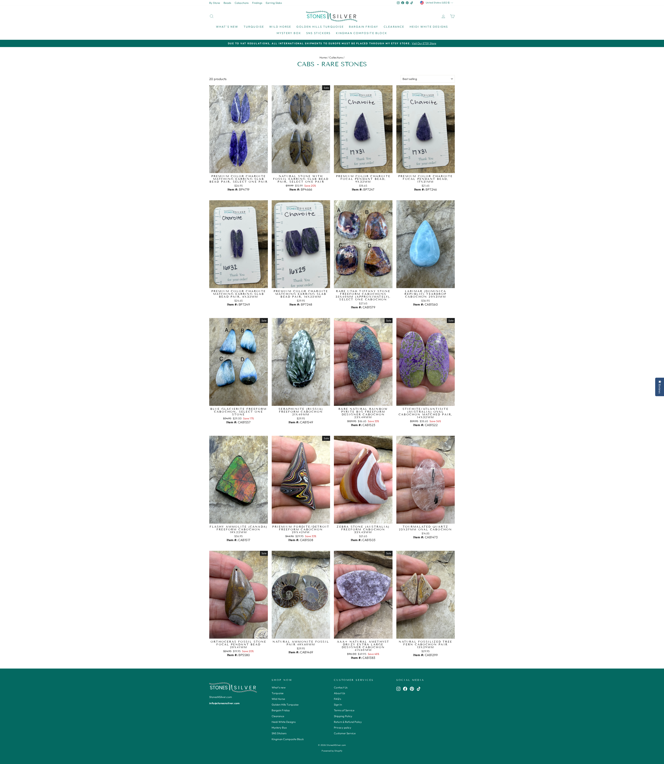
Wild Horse (280, 26)
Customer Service (345, 733)
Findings (257, 2)
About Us (339, 693)
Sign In (338, 704)
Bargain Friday (364, 26)
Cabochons (242, 2)
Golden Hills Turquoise (320, 26)
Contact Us (341, 687)
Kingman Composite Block (362, 33)
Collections (336, 57)
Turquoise (254, 26)
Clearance (394, 26)
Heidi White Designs (429, 26)
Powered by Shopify (332, 750)
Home (323, 57)
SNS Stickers (318, 33)
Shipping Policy (343, 716)
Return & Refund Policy (348, 722)
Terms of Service (344, 710)
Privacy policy (342, 727)
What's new (227, 26)
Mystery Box (289, 33)
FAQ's (337, 699)
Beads (227, 2)
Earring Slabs (274, 2)
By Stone (214, 2)
